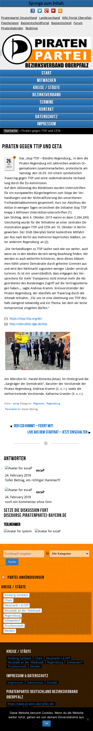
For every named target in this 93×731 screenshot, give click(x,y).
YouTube (53, 10)
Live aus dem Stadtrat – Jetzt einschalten (57, 432)
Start (47, 73)
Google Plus (46, 10)
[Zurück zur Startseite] (46, 51)
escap (16, 403)
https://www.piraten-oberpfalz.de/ (31, 704)
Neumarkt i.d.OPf (17, 605)
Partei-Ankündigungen (26, 577)
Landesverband (49, 18)
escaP (40, 470)
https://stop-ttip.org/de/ (26, 318)
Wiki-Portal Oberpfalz (76, 18)
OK (46, 723)
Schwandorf (12, 620)
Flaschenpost (10, 23)
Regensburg (53, 403)
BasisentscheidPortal (35, 23)
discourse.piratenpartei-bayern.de (35, 515)
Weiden (10, 630)
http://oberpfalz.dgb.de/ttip (28, 324)
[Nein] (87, 719)
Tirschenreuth (14, 625)
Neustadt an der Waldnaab (23, 610)
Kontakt (46, 109)
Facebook (32, 10)
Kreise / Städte (46, 87)
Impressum (46, 124)
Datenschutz (46, 116)
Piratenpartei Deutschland (19, 18)
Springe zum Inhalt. (46, 3)
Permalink (11, 409)
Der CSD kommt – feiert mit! (33, 425)
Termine (47, 102)
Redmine (32, 28)
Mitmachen (46, 80)
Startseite (11, 130)
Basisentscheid (61, 23)
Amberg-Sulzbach (16, 595)
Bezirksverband (46, 95)
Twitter (39, 10)
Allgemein (38, 403)
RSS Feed (60, 10)
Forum (78, 23)
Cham (8, 600)
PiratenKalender (12, 28)
